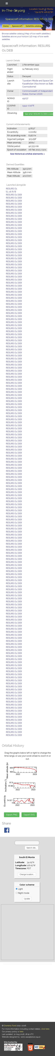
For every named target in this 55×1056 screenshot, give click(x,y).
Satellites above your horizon (15, 36)
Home (6, 26)
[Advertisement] (27, 932)
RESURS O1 (11, 188)
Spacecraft (17, 26)
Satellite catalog (33, 26)
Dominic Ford (10, 1026)
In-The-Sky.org (13, 10)
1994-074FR (28, 105)
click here (45, 1029)
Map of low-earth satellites (37, 34)
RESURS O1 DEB (14, 195)
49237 (25, 98)
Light (20, 889)
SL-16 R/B (11, 192)
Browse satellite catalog (13, 34)
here (21, 1032)
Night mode (23, 893)
